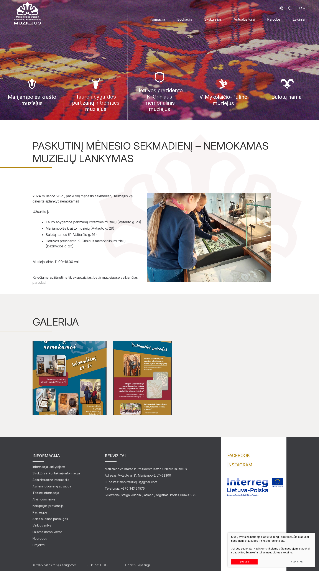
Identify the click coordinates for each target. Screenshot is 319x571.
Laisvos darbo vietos (47, 532)
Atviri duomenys (44, 499)
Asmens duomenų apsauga (52, 486)
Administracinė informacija (51, 480)
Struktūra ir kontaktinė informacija (56, 473)
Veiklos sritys (42, 525)
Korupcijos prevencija (48, 506)
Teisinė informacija (46, 493)
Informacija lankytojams (49, 467)
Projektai (39, 545)
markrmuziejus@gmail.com (138, 482)
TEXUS (104, 565)
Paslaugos (40, 512)
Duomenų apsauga (137, 565)
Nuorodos (40, 538)
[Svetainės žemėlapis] (280, 8)
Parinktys (296, 562)
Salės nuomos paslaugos (50, 519)
